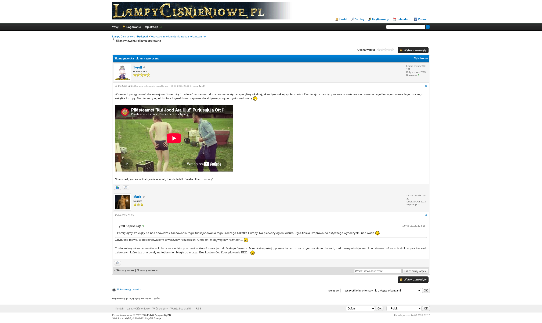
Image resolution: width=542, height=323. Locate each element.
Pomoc (422, 19)
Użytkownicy (380, 19)
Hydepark (142, 36)
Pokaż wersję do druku (129, 289)
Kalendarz (403, 19)
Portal (343, 19)
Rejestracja (151, 27)
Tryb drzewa (421, 58)
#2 (426, 215)
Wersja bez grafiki (180, 308)
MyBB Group (154, 318)
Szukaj (359, 19)
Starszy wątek (125, 270)
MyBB (128, 318)
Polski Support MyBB (159, 315)
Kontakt (119, 308)
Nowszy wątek (146, 270)
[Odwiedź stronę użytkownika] (117, 188)
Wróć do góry (160, 308)
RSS (198, 308)
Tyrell (137, 67)
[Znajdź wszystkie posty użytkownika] (126, 188)
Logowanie (133, 27)
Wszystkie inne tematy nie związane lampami (176, 36)
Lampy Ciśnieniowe (123, 36)
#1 (426, 86)
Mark (137, 197)
